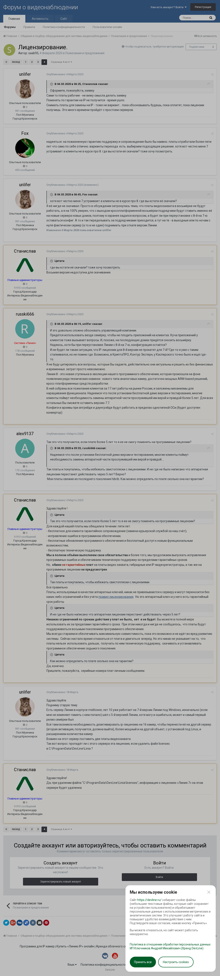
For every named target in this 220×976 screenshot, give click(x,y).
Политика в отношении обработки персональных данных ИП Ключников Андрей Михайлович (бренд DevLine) (170, 946)
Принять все (143, 962)
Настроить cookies (176, 962)
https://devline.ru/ (149, 900)
